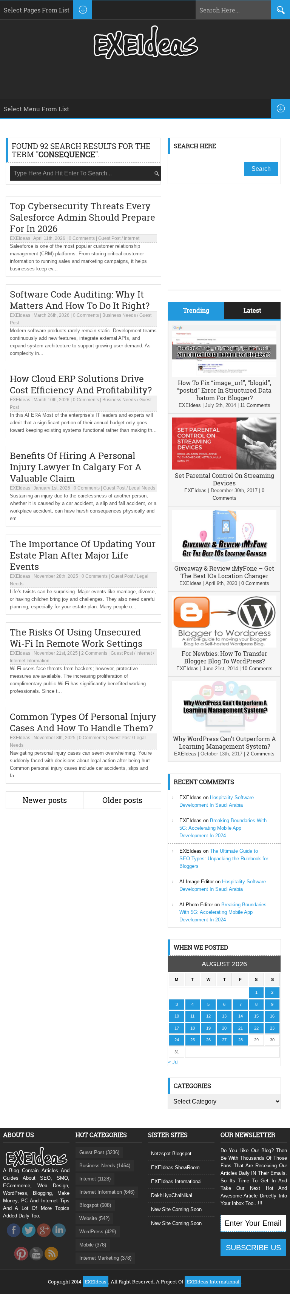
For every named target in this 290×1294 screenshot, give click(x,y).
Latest (252, 310)
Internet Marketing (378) (105, 1258)
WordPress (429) (97, 1231)
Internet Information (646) (106, 1192)
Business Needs (119, 315)
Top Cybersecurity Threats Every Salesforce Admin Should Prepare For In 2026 (82, 217)
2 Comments (94, 653)
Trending (196, 310)
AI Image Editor (196, 881)
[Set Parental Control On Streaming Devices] (224, 468)
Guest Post (109, 238)
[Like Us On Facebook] (13, 1239)
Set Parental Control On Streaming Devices (224, 479)
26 (208, 1040)
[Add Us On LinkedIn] (58, 1239)
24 (176, 1040)
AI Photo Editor (196, 904)
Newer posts (45, 800)
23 (272, 1028)
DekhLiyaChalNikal (171, 1195)
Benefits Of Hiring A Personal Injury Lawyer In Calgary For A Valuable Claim (76, 467)
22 (256, 1028)
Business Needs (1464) (104, 1165)
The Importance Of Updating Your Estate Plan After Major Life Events (83, 555)
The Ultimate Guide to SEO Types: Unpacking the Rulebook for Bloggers (223, 858)
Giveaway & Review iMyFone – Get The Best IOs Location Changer (224, 572)
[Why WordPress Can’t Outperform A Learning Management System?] (224, 731)
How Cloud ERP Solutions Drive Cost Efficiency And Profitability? (81, 384)
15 (256, 1016)
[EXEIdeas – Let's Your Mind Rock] (145, 57)
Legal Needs (142, 488)
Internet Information (29, 660)
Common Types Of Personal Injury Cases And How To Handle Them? (83, 722)
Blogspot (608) (95, 1205)
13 (224, 1016)
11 (192, 1016)
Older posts (122, 800)
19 (208, 1028)
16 (272, 1016)
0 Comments (82, 238)
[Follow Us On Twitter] (28, 1239)
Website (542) (94, 1218)
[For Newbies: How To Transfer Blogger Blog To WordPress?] (224, 646)
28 (240, 1040)
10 (176, 1016)
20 (224, 1028)
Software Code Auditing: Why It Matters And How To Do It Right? (80, 300)
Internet (131, 238)
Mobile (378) (92, 1245)
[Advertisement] (224, 242)
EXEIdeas (20, 238)
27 (224, 1040)
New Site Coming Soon (176, 1209)
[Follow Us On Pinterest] (21, 1262)
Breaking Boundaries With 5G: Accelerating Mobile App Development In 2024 (223, 828)
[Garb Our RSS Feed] (51, 1262)
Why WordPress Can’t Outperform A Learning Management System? (224, 742)
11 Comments (255, 405)
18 (192, 1028)
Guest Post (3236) (99, 1152)
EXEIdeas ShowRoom (175, 1167)
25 (192, 1040)
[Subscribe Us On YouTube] (36, 1262)
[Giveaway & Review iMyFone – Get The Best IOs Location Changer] (224, 560)
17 (176, 1028)
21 (240, 1028)
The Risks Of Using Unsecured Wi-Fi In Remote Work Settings (76, 637)
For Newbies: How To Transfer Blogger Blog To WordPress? (224, 657)
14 (240, 1016)
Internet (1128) (95, 1179)
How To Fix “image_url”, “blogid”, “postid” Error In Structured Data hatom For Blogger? (224, 390)
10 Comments (257, 668)
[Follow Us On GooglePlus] (43, 1239)
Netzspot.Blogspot (171, 1153)
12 (208, 1016)
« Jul (173, 1062)
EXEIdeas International (176, 1181)
